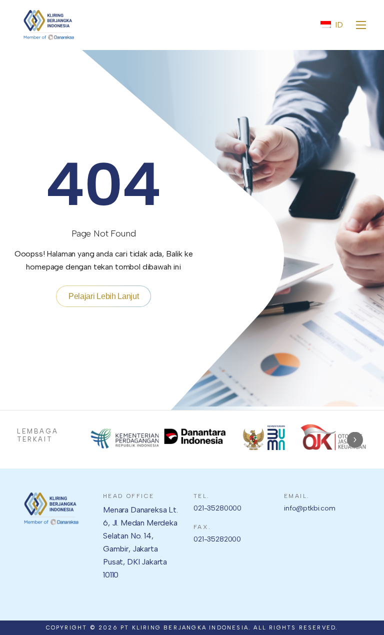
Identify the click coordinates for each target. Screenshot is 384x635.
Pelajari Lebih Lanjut (103, 296)
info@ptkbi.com (310, 508)
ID (339, 25)
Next (355, 439)
